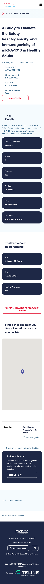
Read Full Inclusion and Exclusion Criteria (22, 309)
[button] (22, 372)
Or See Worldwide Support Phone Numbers (22, 554)
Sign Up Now (15, 475)
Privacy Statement (27, 538)
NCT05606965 (11, 78)
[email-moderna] (33, 548)
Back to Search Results (17, 13)
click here (21, 515)
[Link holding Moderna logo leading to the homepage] (22, 532)
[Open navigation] (40, 4)
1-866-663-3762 (15, 98)
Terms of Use (13, 538)
